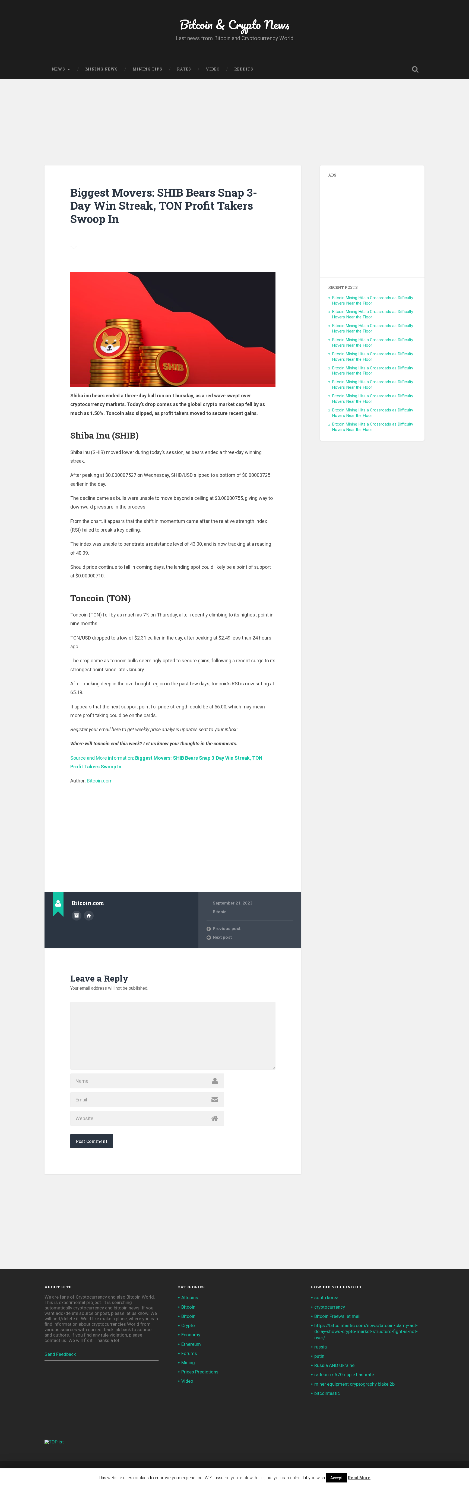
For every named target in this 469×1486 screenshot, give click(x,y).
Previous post (226, 928)
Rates (184, 69)
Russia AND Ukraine (334, 1365)
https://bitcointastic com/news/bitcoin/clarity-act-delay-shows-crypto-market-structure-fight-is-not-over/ (366, 1331)
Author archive (76, 916)
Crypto (188, 1325)
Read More (359, 1477)
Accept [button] (336, 1478)
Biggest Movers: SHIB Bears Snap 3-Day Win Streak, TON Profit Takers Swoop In (163, 205)
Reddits (243, 69)
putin (319, 1356)
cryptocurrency (329, 1307)
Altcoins (189, 1297)
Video (213, 69)
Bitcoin (220, 911)
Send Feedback (60, 1354)
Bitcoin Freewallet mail (337, 1316)
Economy (190, 1334)
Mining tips (147, 69)
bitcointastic (327, 1393)
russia (320, 1347)
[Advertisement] (234, 119)
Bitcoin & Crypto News (234, 24)
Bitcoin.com (100, 781)
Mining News (101, 69)
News (58, 69)
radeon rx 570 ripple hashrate (344, 1374)
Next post (222, 937)
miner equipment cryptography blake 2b (354, 1384)
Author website (89, 916)
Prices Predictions (199, 1372)
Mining (188, 1362)
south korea (326, 1297)
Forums (189, 1353)
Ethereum (191, 1344)
